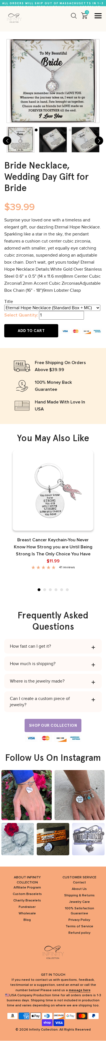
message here (79, 990)
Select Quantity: (21, 315)
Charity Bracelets (27, 900)
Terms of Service (79, 926)
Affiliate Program (27, 887)
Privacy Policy (79, 920)
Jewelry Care (79, 902)
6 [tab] (67, 589)
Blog (27, 920)
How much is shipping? (32, 663)
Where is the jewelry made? (37, 681)
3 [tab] (50, 589)
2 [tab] (44, 589)
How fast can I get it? (30, 646)
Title (8, 301)
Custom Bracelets (27, 894)
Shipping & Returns (79, 895)
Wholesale (27, 913)
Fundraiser (27, 907)
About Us (79, 889)
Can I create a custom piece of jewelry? (40, 701)
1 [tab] (39, 589)
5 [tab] (61, 589)
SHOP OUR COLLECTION (53, 725)
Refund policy (79, 933)
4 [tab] (56, 589)
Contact (79, 882)
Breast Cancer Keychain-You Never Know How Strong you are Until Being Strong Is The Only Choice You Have (53, 547)
